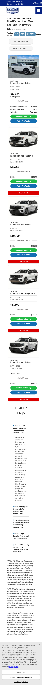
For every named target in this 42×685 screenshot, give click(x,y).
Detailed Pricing (22, 101)
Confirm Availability (23, 116)
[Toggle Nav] (38, 10)
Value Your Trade (23, 121)
